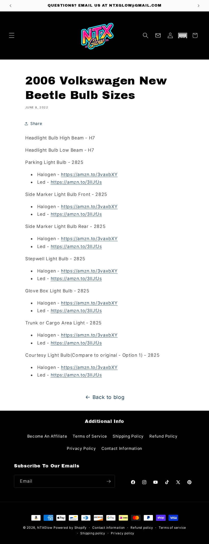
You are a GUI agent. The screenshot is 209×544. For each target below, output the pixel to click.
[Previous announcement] (10, 5)
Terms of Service (90, 436)
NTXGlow (44, 527)
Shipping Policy (128, 436)
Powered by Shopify (70, 527)
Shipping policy (92, 533)
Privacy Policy (81, 448)
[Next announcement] (198, 5)
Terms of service (172, 527)
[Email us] (158, 35)
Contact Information (121, 448)
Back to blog (109, 397)
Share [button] (36, 123)
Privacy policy (122, 533)
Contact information (108, 527)
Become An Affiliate (47, 436)
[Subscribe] (108, 481)
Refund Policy (163, 436)
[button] (12, 35)
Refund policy (141, 527)
